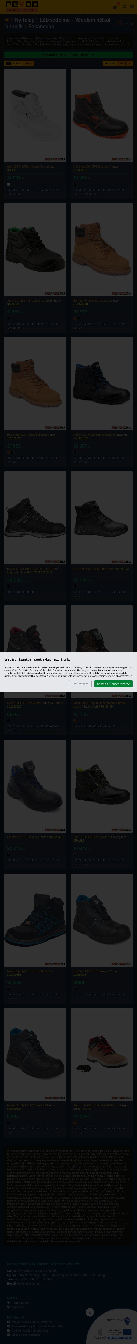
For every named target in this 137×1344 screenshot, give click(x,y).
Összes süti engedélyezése (113, 683)
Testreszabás (80, 683)
